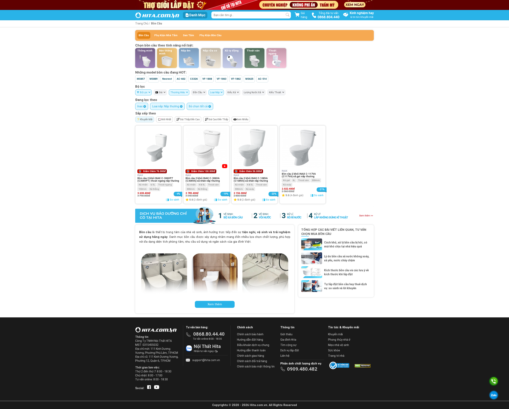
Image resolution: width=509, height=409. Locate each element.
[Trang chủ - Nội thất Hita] (157, 330)
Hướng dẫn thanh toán (251, 350)
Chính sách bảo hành (250, 334)
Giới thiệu (286, 334)
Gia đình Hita (288, 339)
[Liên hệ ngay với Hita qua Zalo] (494, 395)
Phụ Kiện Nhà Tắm (166, 35)
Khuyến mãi (335, 334)
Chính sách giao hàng (250, 355)
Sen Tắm (188, 35)
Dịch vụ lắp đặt (289, 350)
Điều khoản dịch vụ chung (253, 345)
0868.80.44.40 (209, 334)
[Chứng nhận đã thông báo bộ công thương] (340, 365)
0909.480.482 (302, 369)
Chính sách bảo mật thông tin (256, 366)
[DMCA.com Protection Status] (362, 365)
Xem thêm (215, 304)
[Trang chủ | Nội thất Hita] (157, 16)
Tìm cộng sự (288, 345)
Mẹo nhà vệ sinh (338, 345)
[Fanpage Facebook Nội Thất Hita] (148, 388)
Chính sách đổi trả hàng (252, 361)
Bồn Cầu (156, 23)
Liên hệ (284, 355)
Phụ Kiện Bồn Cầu (210, 35)
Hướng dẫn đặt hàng (250, 339)
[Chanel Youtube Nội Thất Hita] (156, 388)
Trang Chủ (141, 23)
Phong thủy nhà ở (339, 339)
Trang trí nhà (336, 355)
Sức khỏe (334, 350)
